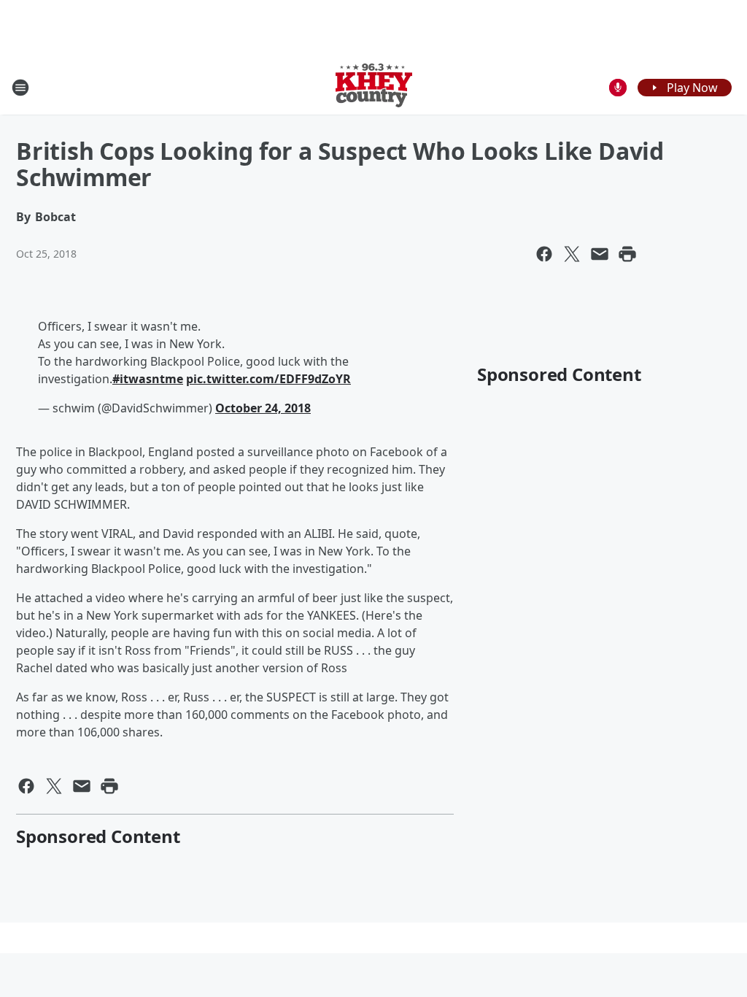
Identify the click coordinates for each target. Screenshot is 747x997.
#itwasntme (147, 379)
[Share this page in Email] (599, 254)
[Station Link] (374, 87)
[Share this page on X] (572, 254)
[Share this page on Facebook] (544, 254)
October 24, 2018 (263, 408)
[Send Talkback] (618, 87)
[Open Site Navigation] (20, 87)
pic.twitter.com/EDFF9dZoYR (268, 379)
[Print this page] (627, 254)
